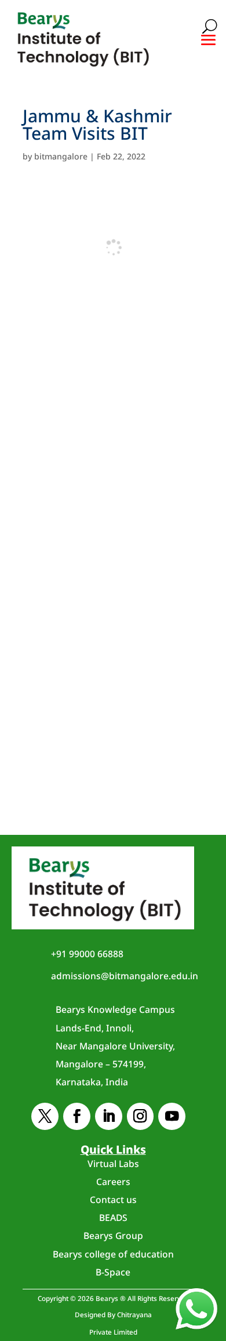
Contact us (113, 1199)
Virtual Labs (113, 1163)
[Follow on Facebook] (76, 1116)
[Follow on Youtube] (171, 1116)
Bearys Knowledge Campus (115, 1045)
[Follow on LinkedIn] (108, 1116)
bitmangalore (61, 156)
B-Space (113, 1272)
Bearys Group (113, 1235)
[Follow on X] (45, 1116)
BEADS (113, 1217)
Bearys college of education (113, 1254)
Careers (113, 1181)
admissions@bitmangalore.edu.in (124, 975)
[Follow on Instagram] (140, 1116)
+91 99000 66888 (87, 953)
